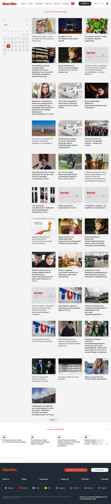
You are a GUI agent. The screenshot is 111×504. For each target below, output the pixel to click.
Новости (23, 4)
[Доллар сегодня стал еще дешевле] (70, 370)
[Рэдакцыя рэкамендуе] (107, 429)
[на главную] (9, 3)
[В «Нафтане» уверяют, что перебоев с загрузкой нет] (96, 200)
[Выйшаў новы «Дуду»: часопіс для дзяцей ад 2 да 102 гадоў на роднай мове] (44, 30)
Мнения (60, 435)
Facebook (90, 488)
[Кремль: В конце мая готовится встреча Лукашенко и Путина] (44, 370)
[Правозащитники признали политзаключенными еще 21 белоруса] (96, 99)
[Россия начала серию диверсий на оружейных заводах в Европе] (43, 442)
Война (31, 4)
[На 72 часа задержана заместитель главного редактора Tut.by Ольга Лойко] (70, 99)
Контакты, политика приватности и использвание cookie (93, 498)
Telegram (11, 488)
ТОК (49, 488)
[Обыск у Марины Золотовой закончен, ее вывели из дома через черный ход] (70, 267)
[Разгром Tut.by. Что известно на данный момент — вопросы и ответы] (96, 134)
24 (4, 437)
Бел (96, 3)
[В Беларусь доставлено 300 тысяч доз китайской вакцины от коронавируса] (44, 134)
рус (102, 3)
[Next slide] (107, 443)
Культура (66, 4)
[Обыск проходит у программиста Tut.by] (70, 200)
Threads (103, 488)
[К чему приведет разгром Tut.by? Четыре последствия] (44, 337)
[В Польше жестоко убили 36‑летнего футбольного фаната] (15, 441)
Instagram (61, 488)
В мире (5, 435)
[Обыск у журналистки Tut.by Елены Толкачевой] (96, 370)
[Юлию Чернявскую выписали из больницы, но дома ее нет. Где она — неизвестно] (70, 62)
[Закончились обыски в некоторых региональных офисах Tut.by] (70, 301)
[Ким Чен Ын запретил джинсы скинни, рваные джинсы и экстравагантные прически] (70, 337)
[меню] (107, 3)
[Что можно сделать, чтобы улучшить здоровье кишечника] (96, 30)
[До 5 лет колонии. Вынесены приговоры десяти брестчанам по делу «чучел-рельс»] (70, 168)
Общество (48, 4)
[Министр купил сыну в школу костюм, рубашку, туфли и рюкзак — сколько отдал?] (96, 442)
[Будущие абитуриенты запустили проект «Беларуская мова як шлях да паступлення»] (44, 232)
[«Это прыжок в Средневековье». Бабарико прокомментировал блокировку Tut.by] (44, 200)
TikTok (37, 488)
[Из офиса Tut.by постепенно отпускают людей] (70, 30)
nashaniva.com (6, 498)
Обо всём (57, 4)
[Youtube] (72, 3)
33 (59, 437)
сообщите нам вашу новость (76, 470)
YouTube (24, 488)
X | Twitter (76, 488)
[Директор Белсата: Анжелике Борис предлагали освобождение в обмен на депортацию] (70, 232)
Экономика (38, 4)
